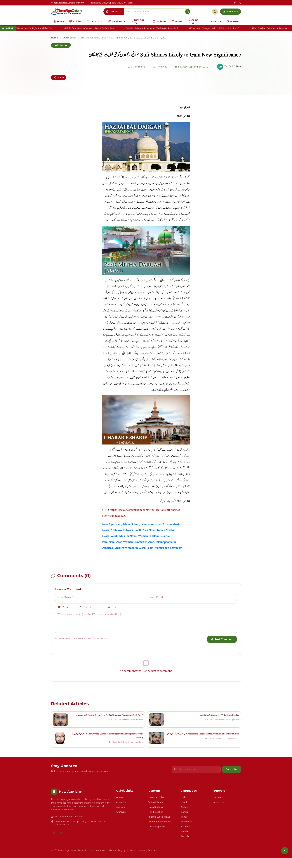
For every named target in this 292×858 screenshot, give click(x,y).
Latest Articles (156, 797)
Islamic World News (159, 816)
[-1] (87, 607)
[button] (74, 607)
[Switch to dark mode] (215, 12)
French (185, 836)
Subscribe (231, 769)
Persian (185, 831)
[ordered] (98, 607)
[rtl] (80, 607)
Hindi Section (155, 812)
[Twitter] (61, 833)
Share (60, 77)
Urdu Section (69, 37)
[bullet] (102, 607)
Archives (121, 812)
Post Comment (223, 639)
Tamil (184, 816)
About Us (121, 802)
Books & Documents (159, 821)
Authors (120, 807)
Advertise (218, 802)
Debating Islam (156, 826)
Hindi (184, 802)
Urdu (183, 797)
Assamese (186, 821)
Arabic (184, 807)
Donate (217, 797)
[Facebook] (54, 833)
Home (54, 37)
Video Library (155, 802)
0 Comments (138, 66)
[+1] (91, 607)
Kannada (185, 826)
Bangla (184, 812)
